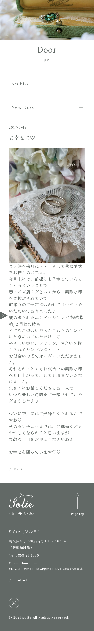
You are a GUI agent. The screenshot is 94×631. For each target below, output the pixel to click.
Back (18, 469)
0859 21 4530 (27, 555)
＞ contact (18, 580)
